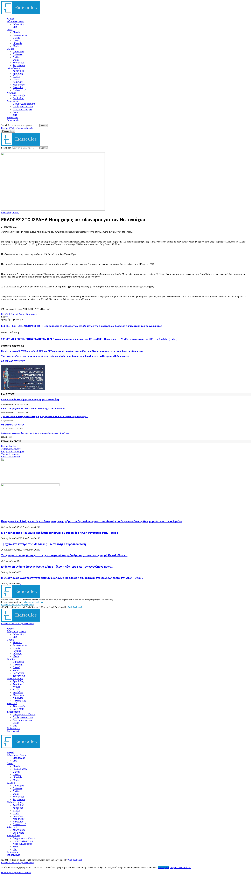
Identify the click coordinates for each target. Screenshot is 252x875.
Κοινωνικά (18, 62)
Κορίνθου (18, 82)
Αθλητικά (11, 93)
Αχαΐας (16, 76)
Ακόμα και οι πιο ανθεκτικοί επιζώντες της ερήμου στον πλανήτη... (35, 433)
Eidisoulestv (12, 117)
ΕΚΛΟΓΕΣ (6, 314)
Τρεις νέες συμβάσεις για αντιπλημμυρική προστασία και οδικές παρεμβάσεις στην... (44, 416)
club (15, 115)
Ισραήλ (15, 314)
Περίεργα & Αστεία (23, 106)
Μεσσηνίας (19, 84)
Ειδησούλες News (15, 21)
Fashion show (20, 35)
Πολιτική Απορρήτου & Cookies (16, 872)
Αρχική (10, 19)
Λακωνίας (18, 87)
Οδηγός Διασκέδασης (24, 103)
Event (16, 112)
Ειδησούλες (19, 24)
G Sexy (16, 37)
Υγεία (16, 60)
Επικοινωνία (13, 120)
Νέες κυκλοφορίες (23, 109)
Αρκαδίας (18, 73)
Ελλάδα (10, 49)
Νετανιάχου (31, 314)
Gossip (10, 29)
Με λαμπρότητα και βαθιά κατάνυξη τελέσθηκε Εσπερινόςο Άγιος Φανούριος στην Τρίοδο (59, 532)
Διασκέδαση (13, 101)
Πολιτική (17, 54)
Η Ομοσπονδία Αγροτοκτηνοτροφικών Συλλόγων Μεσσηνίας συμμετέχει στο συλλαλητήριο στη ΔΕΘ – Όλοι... (72, 578)
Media (16, 46)
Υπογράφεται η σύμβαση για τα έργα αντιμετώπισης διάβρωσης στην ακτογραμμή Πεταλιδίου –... (64, 555)
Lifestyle (17, 43)
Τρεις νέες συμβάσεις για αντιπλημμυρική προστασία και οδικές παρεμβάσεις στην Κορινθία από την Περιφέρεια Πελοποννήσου (65, 356)
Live (15, 27)
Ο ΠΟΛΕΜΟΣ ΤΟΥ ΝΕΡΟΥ (13, 361)
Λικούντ (22, 314)
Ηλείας (16, 79)
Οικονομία (18, 51)
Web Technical (75, 607)
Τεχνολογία (19, 65)
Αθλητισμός (19, 95)
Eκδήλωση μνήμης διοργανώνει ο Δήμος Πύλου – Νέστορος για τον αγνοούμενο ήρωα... (57, 566)
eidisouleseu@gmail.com (33, 602)
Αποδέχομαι (163, 867)
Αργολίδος (18, 70)
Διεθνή (16, 57)
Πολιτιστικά (19, 90)
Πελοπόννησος (14, 68)
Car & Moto (18, 98)
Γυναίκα (17, 40)
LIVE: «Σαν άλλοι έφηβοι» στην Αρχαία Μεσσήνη (30, 399)
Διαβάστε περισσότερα (180, 867)
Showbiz (17, 32)
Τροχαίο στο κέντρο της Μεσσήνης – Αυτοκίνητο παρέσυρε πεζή (43, 544)
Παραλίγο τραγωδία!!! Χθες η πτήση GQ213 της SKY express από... (33, 408)
